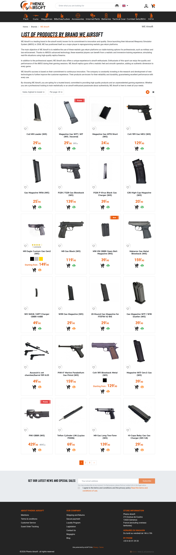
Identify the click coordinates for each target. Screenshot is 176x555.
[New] (105, 229)
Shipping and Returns (75, 515)
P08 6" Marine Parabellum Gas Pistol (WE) (71, 374)
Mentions (25, 515)
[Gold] (41, 259)
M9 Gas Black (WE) (71, 251)
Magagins (70, 534)
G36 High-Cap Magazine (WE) (139, 194)
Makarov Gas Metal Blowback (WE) (139, 252)
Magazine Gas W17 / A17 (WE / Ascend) (71, 135)
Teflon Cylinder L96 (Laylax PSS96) (71, 436)
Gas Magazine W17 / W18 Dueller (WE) (139, 315)
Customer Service (28, 523)
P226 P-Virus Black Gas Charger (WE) (105, 194)
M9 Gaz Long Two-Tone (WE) (105, 436)
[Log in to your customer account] (145, 5)
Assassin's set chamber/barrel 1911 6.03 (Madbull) (37, 375)
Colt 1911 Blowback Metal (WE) (105, 374)
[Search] (117, 5)
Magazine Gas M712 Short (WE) (105, 135)
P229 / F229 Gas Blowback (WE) (71, 194)
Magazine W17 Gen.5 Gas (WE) (139, 374)
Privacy (95, 547)
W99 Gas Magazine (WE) (71, 314)
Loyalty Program (73, 523)
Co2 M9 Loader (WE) (37, 134)
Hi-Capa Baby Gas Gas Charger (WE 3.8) (139, 436)
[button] (152, 5)
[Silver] (36, 259)
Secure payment (73, 519)
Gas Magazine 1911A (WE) (36, 193)
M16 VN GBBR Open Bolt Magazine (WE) (105, 252)
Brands (34, 27)
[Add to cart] (34, 149)
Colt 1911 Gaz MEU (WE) (139, 134)
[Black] (32, 259)
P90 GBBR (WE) (37, 435)
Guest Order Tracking (30, 526)
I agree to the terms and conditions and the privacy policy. (115, 489)
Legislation (71, 526)
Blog (68, 538)
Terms (101, 547)
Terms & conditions (29, 519)
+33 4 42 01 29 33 (131, 541)
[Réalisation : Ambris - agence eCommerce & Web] (142, 551)
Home (25, 27)
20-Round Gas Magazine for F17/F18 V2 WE (105, 315)
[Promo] (71, 112)
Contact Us (71, 530)
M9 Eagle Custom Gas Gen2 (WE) (37, 252)
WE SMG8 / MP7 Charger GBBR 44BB (36, 315)
